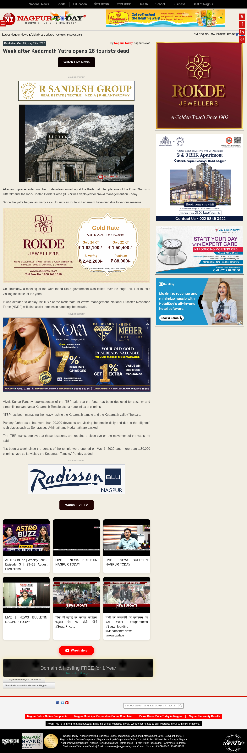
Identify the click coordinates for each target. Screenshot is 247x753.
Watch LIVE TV (76, 505)
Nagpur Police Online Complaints (47, 716)
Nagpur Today (123, 42)
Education (80, 4)
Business (179, 4)
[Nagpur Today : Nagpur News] (45, 19)
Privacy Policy (142, 743)
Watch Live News (76, 62)
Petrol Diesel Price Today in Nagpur (160, 716)
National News (39, 4)
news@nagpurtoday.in (122, 746)
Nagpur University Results (204, 716)
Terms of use (126, 743)
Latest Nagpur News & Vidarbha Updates (28, 34)
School (160, 4)
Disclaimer (157, 743)
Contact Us (112, 743)
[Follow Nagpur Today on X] (62, 702)
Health (143, 4)
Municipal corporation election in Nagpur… (29, 685)
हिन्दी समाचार (101, 4)
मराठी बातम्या (124, 4)
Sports (61, 4)
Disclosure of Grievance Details (79, 746)
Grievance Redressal (175, 743)
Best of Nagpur (203, 4)
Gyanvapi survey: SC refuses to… (24, 679)
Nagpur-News (97, 743)
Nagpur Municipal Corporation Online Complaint (103, 716)
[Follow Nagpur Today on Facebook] (57, 702)
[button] (26, 546)
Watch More (79, 650)
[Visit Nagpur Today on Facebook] (237, 34)
